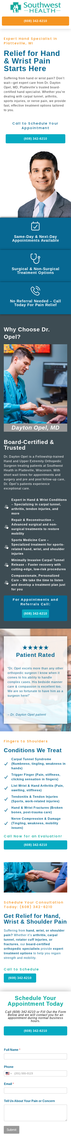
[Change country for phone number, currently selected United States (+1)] (8, 1073)
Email (9, 1084)
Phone (8, 1066)
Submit (11, 1130)
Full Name (12, 1049)
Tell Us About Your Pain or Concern (29, 1101)
